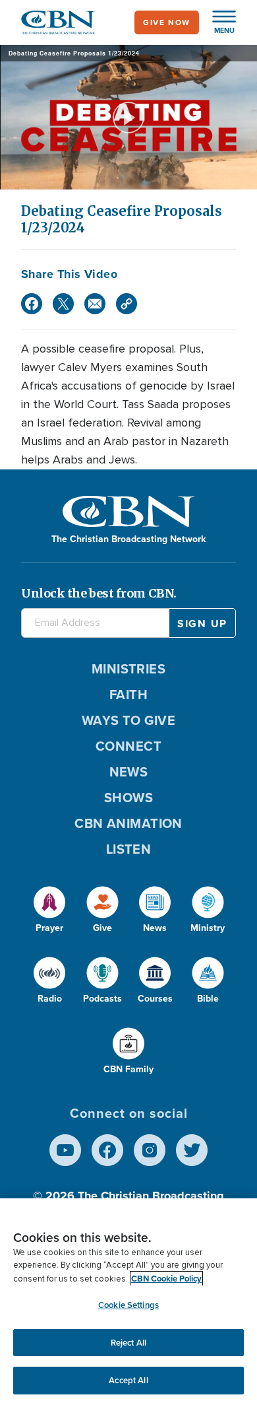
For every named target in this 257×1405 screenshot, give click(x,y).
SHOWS (128, 797)
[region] (128, 1301)
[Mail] (94, 303)
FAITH (128, 694)
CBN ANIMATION (128, 823)
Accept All (128, 1380)
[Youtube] (65, 1150)
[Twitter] (63, 303)
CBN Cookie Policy (166, 1278)
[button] (217, 22)
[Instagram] (149, 1150)
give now (166, 22)
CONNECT (128, 746)
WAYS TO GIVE (128, 720)
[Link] (126, 303)
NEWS (128, 772)
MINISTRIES (129, 669)
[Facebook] (31, 303)
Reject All (128, 1342)
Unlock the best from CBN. (99, 593)
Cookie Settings (128, 1305)
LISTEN (129, 849)
